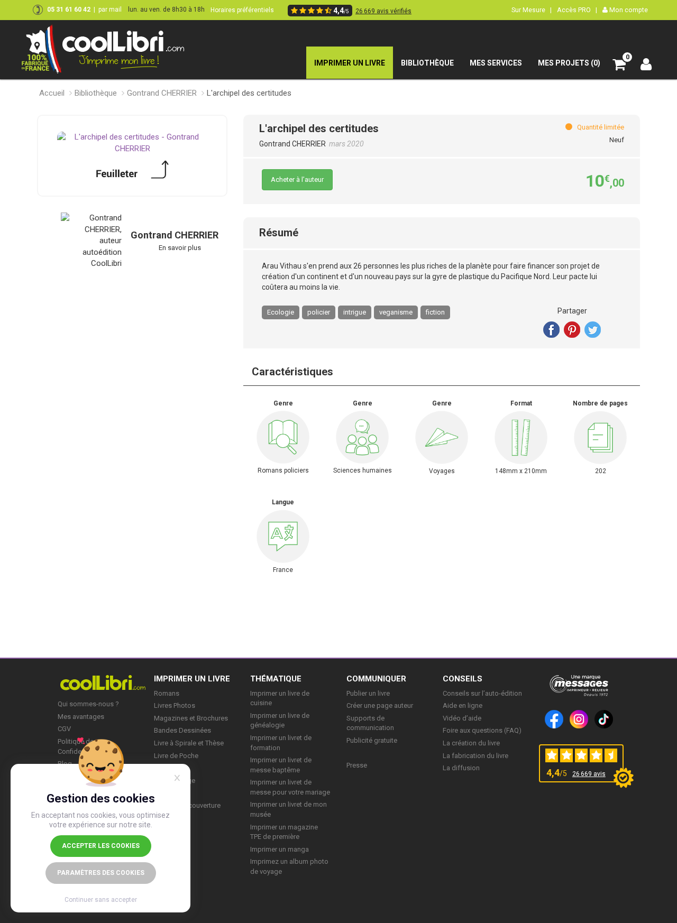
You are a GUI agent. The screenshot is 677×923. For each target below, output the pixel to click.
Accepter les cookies (101, 846)
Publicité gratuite (371, 740)
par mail (110, 9)
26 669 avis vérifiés (383, 11)
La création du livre (471, 743)
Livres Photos (174, 705)
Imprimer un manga (279, 849)
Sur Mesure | (531, 10)
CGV (64, 729)
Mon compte (628, 10)
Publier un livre (368, 693)
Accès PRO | (577, 10)
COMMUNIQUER (376, 679)
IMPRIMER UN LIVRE (192, 679)
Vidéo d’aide (462, 718)
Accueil (52, 93)
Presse (356, 765)
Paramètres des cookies (100, 872)
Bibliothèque (96, 93)
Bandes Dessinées (182, 730)
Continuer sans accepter (101, 899)
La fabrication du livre (475, 756)
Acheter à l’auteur (297, 179)
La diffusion (461, 768)
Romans (166, 693)
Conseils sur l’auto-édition (482, 693)
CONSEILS (462, 679)
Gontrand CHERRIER (162, 93)
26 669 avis (589, 774)
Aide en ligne (462, 705)
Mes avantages (81, 717)
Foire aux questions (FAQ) (482, 730)
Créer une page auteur (379, 705)
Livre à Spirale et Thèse (189, 743)
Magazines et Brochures (191, 718)
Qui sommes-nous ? (88, 704)
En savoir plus (180, 248)
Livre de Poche (176, 756)
